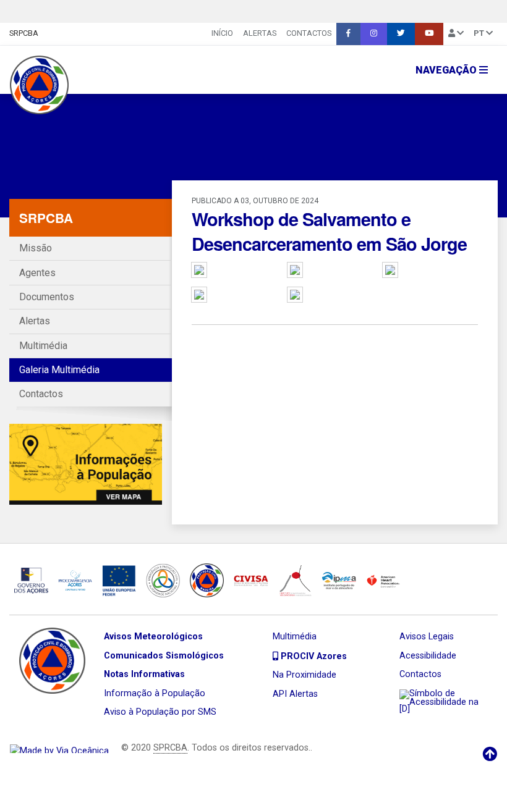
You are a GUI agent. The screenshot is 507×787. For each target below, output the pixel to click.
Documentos (46, 297)
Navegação (447, 70)
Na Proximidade (304, 675)
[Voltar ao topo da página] (489, 754)
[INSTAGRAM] (373, 34)
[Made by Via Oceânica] (59, 748)
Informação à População (154, 693)
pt (480, 33)
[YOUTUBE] (429, 34)
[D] (404, 709)
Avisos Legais (426, 636)
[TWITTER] (401, 34)
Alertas (259, 33)
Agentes (37, 273)
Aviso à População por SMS (160, 712)
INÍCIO (222, 33)
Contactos (308, 33)
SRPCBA (23, 33)
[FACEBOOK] (348, 34)
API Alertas (295, 694)
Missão (35, 248)
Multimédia (43, 345)
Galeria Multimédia (59, 370)
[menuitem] (222, 34)
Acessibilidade (427, 655)
